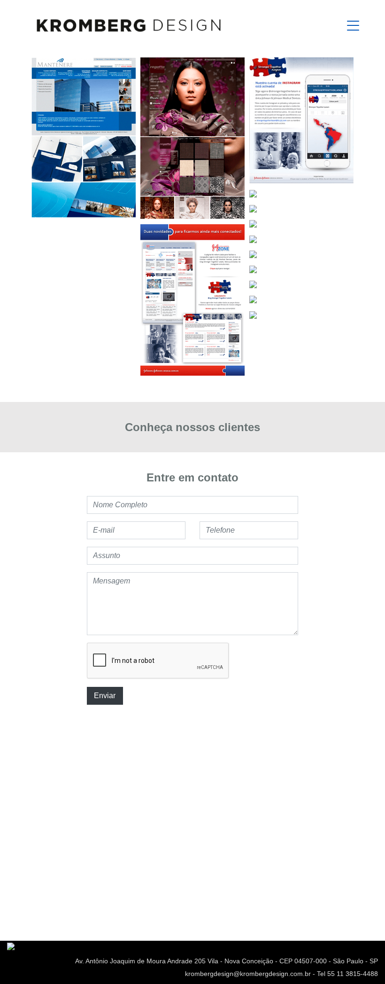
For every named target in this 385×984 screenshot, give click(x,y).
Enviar (105, 696)
